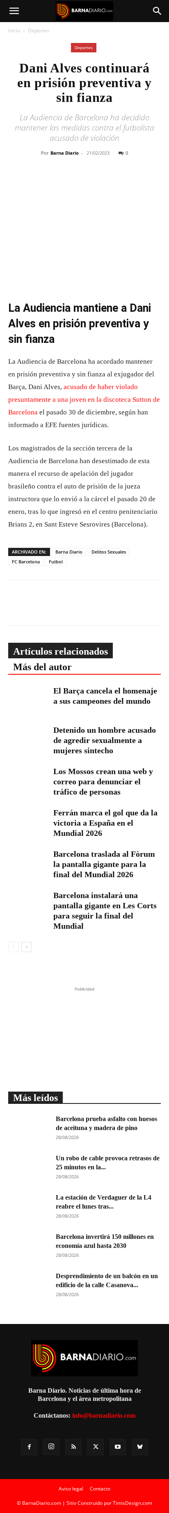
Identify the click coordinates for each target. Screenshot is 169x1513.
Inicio (14, 30)
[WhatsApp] (97, 183)
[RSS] (73, 1447)
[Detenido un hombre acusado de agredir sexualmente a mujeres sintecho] (28, 739)
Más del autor (42, 667)
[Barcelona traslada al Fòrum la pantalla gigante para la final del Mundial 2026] (28, 863)
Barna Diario (64, 153)
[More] (135, 183)
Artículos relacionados (60, 651)
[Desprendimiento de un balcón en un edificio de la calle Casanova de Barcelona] (28, 1286)
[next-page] (26, 947)
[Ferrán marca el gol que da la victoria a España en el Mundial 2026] (28, 822)
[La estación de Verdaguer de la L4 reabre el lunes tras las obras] (28, 1207)
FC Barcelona (26, 561)
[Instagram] (51, 1447)
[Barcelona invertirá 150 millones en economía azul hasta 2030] (28, 1246)
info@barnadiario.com (103, 1415)
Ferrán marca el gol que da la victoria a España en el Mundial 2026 (105, 823)
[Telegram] (116, 183)
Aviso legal (71, 1488)
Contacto (100, 1488)
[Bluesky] (140, 1447)
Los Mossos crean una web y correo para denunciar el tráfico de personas (103, 781)
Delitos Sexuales (108, 552)
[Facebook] (59, 183)
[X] (78, 183)
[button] (14, 11)
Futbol (56, 561)
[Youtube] (118, 1447)
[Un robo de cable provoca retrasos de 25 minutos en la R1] (28, 1168)
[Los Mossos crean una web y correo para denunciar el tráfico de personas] (28, 780)
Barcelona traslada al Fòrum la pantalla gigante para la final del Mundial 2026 (104, 864)
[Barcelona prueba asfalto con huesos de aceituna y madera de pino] (28, 1128)
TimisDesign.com (132, 1502)
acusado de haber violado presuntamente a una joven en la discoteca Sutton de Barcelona (84, 399)
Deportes (38, 30)
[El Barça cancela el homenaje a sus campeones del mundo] (28, 700)
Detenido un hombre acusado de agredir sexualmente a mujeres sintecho (104, 740)
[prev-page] (13, 947)
